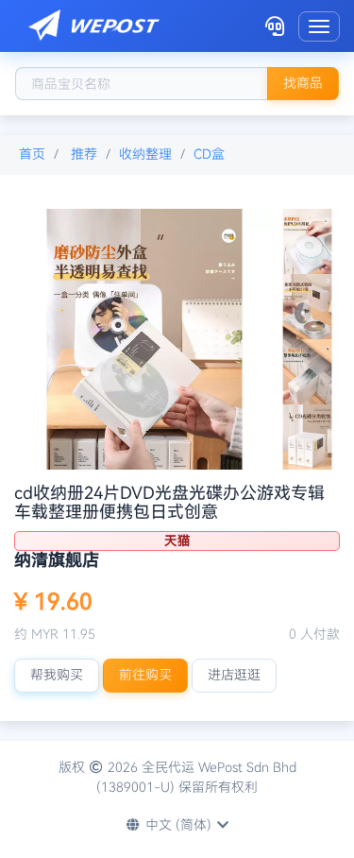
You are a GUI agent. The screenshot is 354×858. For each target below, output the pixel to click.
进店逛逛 (234, 674)
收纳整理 (145, 154)
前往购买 (145, 674)
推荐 (84, 154)
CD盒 (209, 154)
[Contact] (275, 26)
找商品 (303, 83)
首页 (32, 154)
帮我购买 (56, 674)
